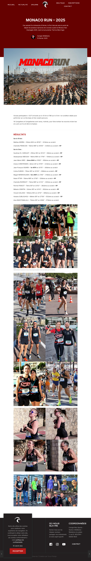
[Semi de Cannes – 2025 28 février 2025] (89, 553)
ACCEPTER (18, 551)
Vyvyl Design (52, 556)
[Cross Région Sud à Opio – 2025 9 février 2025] (1, 553)
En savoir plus (17, 546)
